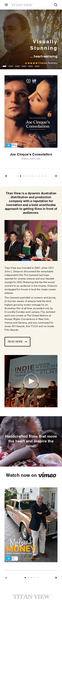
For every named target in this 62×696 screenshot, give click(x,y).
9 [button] (42, 176)
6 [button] (37, 66)
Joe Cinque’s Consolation (31, 154)
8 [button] (39, 176)
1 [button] (4, 66)
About (8, 615)
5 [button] (30, 66)
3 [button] (17, 66)
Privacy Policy (40, 639)
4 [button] (24, 66)
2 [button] (10, 66)
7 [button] (36, 176)
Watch (35, 615)
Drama (25, 159)
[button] (6, 176)
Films (8, 620)
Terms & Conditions (15, 639)
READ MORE (15, 341)
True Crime (34, 159)
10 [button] (45, 176)
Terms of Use (12, 644)
